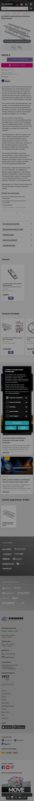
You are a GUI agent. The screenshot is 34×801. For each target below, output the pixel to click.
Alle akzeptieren (17, 423)
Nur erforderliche (10, 427)
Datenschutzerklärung (14, 393)
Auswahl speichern (23, 427)
